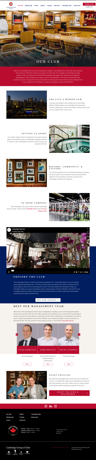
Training (49, 5)
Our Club (20, 5)
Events (36, 5)
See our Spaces (46, 300)
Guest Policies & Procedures (68, 393)
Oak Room (57, 5)
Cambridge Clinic (67, 5)
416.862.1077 (89, 7)
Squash (43, 5)
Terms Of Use (65, 447)
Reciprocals (77, 5)
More (27, 364)
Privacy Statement (55, 447)
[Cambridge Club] (11, 5)
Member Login (89, 4)
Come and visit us (67, 321)
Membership (28, 5)
